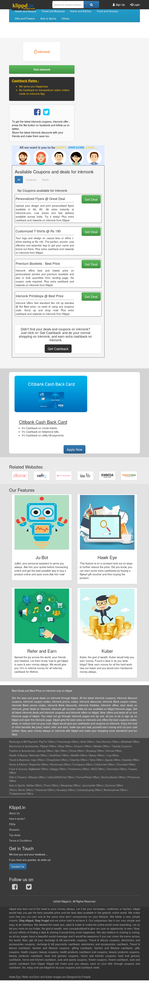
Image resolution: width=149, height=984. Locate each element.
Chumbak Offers (126, 764)
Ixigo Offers (37, 760)
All (18, 179)
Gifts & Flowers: (18, 777)
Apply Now (74, 449)
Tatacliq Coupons (122, 746)
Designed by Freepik (78, 977)
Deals (45, 179)
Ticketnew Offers (44, 790)
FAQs (12, 824)
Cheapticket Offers (57, 760)
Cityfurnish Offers (104, 764)
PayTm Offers (47, 741)
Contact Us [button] (17, 866)
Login (136, 4)
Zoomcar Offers (114, 785)
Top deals (14, 835)
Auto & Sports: (17, 785)
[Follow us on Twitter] (29, 887)
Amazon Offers (82, 746)
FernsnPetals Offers (87, 777)
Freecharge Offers (67, 741)
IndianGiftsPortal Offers (60, 777)
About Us (14, 813)
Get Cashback (58, 348)
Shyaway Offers (95, 751)
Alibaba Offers (101, 746)
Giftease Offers (36, 777)
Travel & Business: (20, 760)
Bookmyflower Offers (113, 777)
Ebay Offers (65, 746)
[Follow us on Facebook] (15, 887)
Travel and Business (53, 11)
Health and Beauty (25, 11)
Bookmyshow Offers (115, 790)
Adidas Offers (34, 785)
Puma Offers (51, 785)
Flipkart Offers (48, 746)
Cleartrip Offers (78, 760)
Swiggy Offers (58, 769)
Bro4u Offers (25, 790)
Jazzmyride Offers (92, 785)
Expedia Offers (130, 760)
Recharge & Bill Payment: (23, 741)
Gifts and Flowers (25, 18)
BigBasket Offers (38, 769)
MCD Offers (98, 769)
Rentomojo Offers (60, 764)
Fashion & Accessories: (22, 751)
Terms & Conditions (20, 840)
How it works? (17, 818)
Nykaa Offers (96, 755)
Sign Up (120, 4)
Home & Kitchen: (18, 764)
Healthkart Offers (59, 755)
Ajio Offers (61, 751)
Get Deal (91, 199)
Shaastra (14, 829)
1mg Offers (112, 755)
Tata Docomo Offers (107, 741)
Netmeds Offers (38, 755)
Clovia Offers (76, 751)
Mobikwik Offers (130, 741)
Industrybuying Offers (89, 790)
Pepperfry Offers (38, 764)
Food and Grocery (107, 11)
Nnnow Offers (114, 751)
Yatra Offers (96, 760)
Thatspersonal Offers (21, 793)
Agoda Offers (112, 760)
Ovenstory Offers (116, 769)
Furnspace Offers (82, 764)
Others (65, 18)
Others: (13, 790)
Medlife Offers (79, 755)
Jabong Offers (45, 751)
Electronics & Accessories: (24, 746)
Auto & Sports (48, 18)
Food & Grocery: (18, 769)
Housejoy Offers (66, 790)
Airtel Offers (87, 741)
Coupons (31, 179)
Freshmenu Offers (78, 769)
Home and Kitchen (80, 11)
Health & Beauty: (18, 755)
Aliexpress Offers (70, 785)
